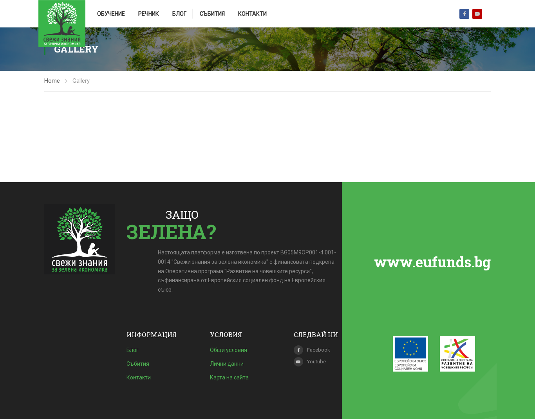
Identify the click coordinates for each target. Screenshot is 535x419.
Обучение (111, 14)
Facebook (464, 14)
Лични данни (227, 364)
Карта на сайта (229, 377)
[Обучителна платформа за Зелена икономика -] (61, 23)
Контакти (252, 14)
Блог (179, 14)
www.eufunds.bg (432, 261)
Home (52, 80)
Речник (148, 14)
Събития (212, 14)
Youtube (477, 14)
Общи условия (228, 350)
